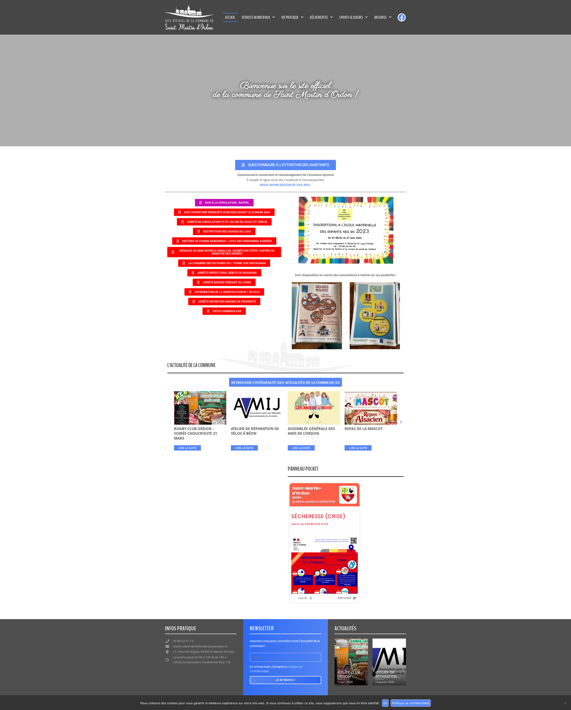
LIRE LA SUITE (187, 448)
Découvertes (319, 17)
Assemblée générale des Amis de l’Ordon (311, 431)
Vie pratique (290, 17)
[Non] (565, 703)
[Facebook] (402, 17)
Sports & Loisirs (351, 17)
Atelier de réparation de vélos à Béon (255, 431)
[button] (170, 422)
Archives (380, 17)
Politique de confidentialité (410, 703)
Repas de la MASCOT (364, 428)
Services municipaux (256, 17)
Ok (385, 703)
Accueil (230, 17)
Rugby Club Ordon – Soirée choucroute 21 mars (195, 433)
